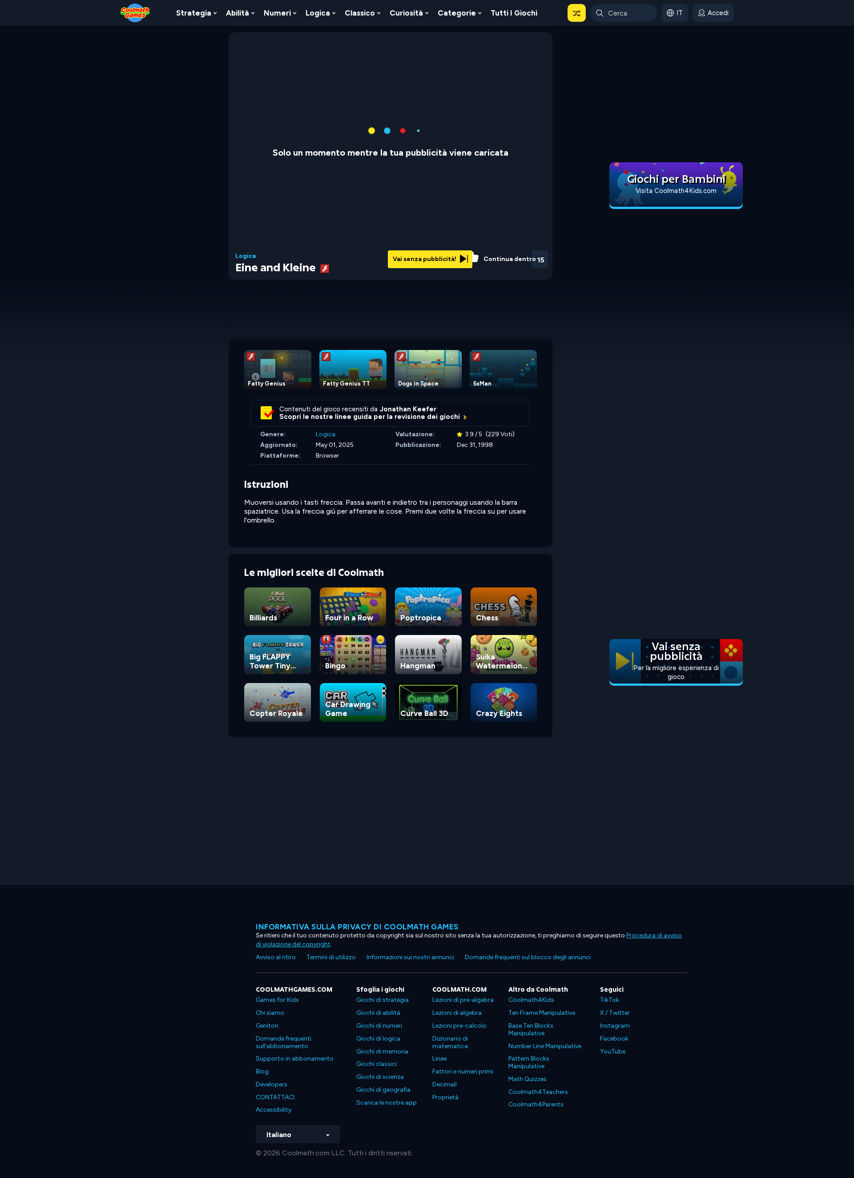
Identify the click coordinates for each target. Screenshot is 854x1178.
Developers (271, 1084)
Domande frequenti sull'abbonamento (283, 1042)
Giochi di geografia (383, 1090)
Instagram (615, 1025)
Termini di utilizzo (331, 957)
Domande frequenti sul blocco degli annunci (528, 957)
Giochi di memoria (382, 1051)
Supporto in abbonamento (295, 1058)
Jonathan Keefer (408, 409)
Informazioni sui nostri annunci (410, 957)
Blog (262, 1071)
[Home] (135, 12)
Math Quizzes (527, 1079)
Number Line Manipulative (544, 1046)
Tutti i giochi (514, 12)
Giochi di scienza (380, 1077)
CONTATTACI (275, 1097)
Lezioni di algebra (457, 1013)
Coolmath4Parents (536, 1104)
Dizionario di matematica (450, 1042)
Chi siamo (270, 1013)
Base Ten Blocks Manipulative (530, 1029)
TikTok (609, 1000)
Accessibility (273, 1110)
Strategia (193, 12)
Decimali (444, 1084)
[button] (577, 13)
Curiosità (406, 12)
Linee (439, 1058)
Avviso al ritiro (276, 957)
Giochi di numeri (379, 1025)
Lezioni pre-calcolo (459, 1025)
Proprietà (445, 1097)
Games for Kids (277, 1000)
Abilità (237, 12)
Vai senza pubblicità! (425, 259)
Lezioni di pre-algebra (463, 1000)
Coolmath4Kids (531, 1000)
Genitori (267, 1025)
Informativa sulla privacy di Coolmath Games (357, 926)
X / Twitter (615, 1013)
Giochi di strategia (382, 1000)
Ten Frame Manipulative (541, 1013)
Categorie (457, 12)
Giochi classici (376, 1064)
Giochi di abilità (378, 1013)
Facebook (614, 1038)
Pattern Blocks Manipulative (528, 1062)
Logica (318, 12)
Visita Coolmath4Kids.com (676, 191)
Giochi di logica (378, 1038)
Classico (360, 12)
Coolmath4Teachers (538, 1092)
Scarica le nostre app (386, 1102)
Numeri (277, 12)
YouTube (612, 1051)
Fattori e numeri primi (462, 1071)
